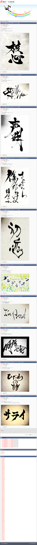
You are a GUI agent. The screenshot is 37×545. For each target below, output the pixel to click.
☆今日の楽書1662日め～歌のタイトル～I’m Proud (11, 296)
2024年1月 (3, 466)
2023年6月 (3, 472)
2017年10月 (3, 531)
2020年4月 (3, 505)
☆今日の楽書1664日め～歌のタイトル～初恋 (10, 209)
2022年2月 (3, 486)
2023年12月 (3, 467)
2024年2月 (3, 465)
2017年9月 (3, 532)
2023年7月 (3, 471)
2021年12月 (3, 488)
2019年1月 (3, 518)
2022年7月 (3, 482)
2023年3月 (3, 475)
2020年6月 (3, 503)
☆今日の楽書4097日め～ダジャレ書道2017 (8, 441)
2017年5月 (3, 535)
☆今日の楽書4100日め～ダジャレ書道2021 (8, 439)
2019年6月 (3, 514)
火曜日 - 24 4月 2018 (6, 298)
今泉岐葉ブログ (4, 437)
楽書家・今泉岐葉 (7, 1)
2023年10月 (3, 469)
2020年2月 (3, 507)
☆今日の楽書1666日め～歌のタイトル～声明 (10, 107)
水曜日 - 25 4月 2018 (6, 267)
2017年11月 (3, 530)
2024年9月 (3, 459)
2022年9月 (3, 480)
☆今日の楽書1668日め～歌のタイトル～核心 (10, 23)
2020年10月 (3, 500)
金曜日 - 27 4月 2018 (6, 160)
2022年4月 (3, 484)
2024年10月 (3, 458)
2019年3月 (3, 516)
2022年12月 (3, 477)
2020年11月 (3, 499)
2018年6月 (3, 524)
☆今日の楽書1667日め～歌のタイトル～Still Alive (11, 74)
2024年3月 (3, 464)
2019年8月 (3, 512)
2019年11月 (3, 509)
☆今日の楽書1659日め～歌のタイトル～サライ (11, 396)
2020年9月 (3, 501)
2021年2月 (3, 496)
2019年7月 (3, 513)
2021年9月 (3, 490)
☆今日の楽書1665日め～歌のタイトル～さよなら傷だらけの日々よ (15, 158)
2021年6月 (3, 493)
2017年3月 (3, 537)
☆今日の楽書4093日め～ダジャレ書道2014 (8, 444)
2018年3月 (3, 527)
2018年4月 (3, 526)
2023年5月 (3, 473)
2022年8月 (3, 481)
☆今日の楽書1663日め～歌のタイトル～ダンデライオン (12, 265)
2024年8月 (3, 460)
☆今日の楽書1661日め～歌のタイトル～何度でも (11, 327)
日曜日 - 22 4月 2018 (6, 364)
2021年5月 (3, 494)
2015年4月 (3, 539)
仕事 (2, 453)
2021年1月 (3, 497)
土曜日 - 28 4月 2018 (6, 109)
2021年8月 (3, 491)
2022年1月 (3, 487)
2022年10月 (3, 479)
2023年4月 (3, 474)
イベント (3, 451)
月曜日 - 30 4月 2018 (6, 25)
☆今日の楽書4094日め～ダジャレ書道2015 (8, 443)
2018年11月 (3, 520)
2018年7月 (3, 523)
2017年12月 (3, 529)
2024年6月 (3, 462)
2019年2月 (3, 517)
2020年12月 (3, 498)
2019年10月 (3, 510)
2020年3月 (3, 506)
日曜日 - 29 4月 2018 (6, 77)
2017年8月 (3, 533)
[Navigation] (1, 19)
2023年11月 (3, 468)
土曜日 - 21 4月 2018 (6, 398)
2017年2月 (3, 538)
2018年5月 (3, 525)
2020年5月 (3, 504)
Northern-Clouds (33, 543)
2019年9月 (3, 511)
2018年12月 (3, 519)
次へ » (3, 430)
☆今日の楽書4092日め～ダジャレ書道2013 (8, 445)
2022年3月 (3, 485)
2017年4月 (3, 536)
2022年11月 (3, 478)
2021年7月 (3, 492)
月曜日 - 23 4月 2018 (6, 330)
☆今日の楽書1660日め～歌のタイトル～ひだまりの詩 (12, 362)
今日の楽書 (5, 26)
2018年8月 (3, 522)
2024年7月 (3, 461)
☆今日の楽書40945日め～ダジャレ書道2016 (8, 442)
